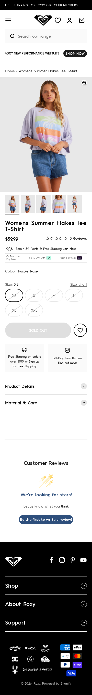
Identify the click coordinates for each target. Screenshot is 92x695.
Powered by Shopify (56, 683)
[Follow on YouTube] (83, 560)
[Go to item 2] (28, 204)
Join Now (69, 249)
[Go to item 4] (59, 204)
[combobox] (51, 36)
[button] (8, 20)
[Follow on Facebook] (51, 560)
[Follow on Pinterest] (72, 560)
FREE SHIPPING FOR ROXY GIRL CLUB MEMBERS (41, 5)
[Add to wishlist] (80, 330)
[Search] (10, 36)
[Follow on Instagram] (62, 560)
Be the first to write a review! (46, 519)
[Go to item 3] (43, 204)
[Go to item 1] (12, 204)
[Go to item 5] (74, 204)
